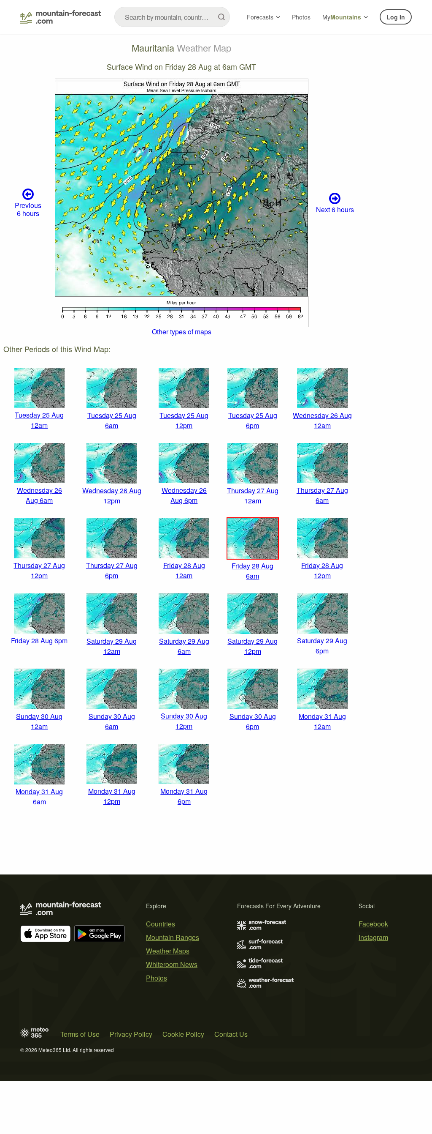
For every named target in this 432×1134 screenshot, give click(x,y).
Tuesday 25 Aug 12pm (183, 420)
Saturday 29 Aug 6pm (322, 646)
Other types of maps (181, 331)
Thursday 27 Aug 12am (252, 496)
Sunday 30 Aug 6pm (253, 721)
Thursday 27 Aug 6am (322, 495)
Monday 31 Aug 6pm (184, 796)
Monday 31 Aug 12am (322, 721)
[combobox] (172, 17)
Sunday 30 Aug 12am (39, 721)
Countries (160, 924)
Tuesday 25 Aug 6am (111, 420)
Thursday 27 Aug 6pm (112, 570)
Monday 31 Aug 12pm (111, 796)
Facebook (373, 924)
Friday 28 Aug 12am (184, 570)
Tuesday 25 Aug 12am (39, 420)
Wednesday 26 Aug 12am (322, 420)
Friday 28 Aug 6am (252, 571)
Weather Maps (167, 951)
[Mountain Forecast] (60, 17)
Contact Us (231, 1034)
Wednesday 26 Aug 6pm (184, 495)
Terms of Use (80, 1034)
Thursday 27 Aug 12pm (39, 570)
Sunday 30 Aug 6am (112, 721)
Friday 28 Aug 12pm (322, 570)
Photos (301, 17)
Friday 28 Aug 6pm (39, 640)
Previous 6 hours (28, 209)
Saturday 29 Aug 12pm (252, 646)
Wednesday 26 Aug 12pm (111, 496)
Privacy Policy (131, 1034)
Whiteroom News (171, 964)
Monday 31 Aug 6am (39, 796)
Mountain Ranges (172, 937)
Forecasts (260, 17)
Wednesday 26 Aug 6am (39, 495)
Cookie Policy (183, 1034)
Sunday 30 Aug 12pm (184, 721)
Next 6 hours (335, 209)
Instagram (373, 937)
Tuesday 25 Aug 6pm (252, 420)
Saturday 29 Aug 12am (111, 646)
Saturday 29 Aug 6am (184, 646)
